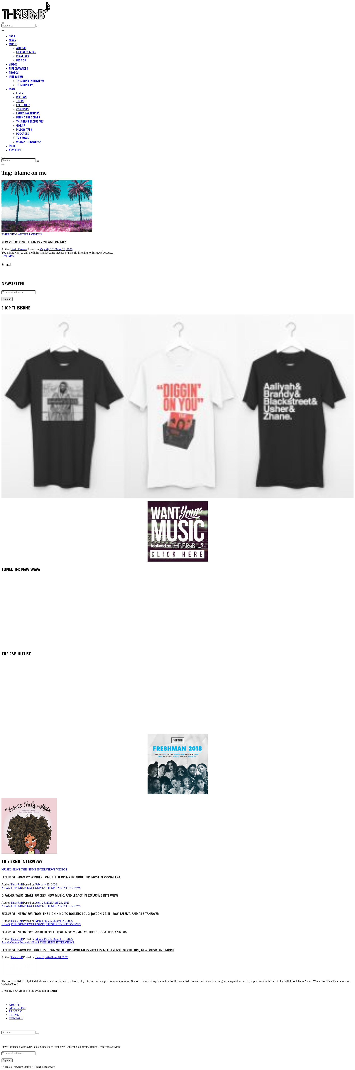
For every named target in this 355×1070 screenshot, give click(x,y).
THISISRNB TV (24, 85)
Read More (8, 255)
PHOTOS (14, 73)
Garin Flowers (19, 249)
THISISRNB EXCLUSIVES (30, 121)
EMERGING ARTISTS (28, 113)
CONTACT (16, 1018)
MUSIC (13, 44)
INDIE (12, 146)
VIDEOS (13, 64)
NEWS (12, 40)
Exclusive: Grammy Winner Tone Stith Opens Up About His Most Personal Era (60, 877)
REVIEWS (21, 97)
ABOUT (14, 1004)
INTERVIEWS (16, 77)
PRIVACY (15, 1011)
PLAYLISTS (22, 56)
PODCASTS (22, 134)
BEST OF (21, 60)
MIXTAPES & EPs (26, 52)
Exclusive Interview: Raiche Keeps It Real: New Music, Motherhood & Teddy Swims (64, 931)
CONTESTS (22, 109)
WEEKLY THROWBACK (28, 142)
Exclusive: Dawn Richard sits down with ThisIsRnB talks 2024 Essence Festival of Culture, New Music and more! (87, 950)
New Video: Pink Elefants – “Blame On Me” (33, 242)
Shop (12, 36)
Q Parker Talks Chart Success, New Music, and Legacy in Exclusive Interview (59, 895)
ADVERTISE (15, 150)
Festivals (25, 942)
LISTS (19, 93)
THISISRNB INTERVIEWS (30, 81)
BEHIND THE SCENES (28, 117)
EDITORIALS (23, 105)
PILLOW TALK (24, 130)
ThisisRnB (17, 884)
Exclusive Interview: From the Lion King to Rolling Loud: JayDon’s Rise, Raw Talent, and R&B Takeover (80, 913)
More (12, 89)
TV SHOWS (22, 138)
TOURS (20, 101)
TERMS (14, 1014)
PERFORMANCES (18, 68)
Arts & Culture (10, 942)
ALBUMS (21, 48)
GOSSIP (20, 125)
